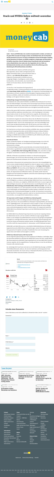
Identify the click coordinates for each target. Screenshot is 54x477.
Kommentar (9, 315)
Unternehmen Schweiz (9, 414)
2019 (21, 470)
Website (8, 348)
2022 (13, 470)
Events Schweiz (7, 419)
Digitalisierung (33, 418)
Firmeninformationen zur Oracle (24, 267)
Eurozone (19, 436)
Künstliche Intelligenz (10, 300)
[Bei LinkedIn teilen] (30, 23)
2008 (52, 470)
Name (7, 335)
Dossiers (43, 427)
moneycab (12, 49)
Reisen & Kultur (33, 436)
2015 (32, 470)
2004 (27, 472)
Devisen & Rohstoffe (21, 441)
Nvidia (17, 300)
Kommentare (44, 438)
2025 (5, 470)
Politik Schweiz (7, 416)
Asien (18, 434)
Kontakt (36, 457)
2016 (29, 470)
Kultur (31, 438)
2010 (46, 470)
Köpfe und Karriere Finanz (23, 425)
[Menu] (2, 2)
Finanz (18, 412)
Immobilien (43, 436)
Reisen (31, 441)
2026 (2, 470)
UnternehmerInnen (45, 440)
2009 (49, 470)
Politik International (9, 436)
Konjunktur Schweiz (8, 418)
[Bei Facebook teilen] (24, 23)
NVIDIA (29, 91)
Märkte (18, 432)
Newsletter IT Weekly (27, 13)
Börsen (18, 440)
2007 (18, 472)
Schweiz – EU (44, 434)
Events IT (32, 429)
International (7, 430)
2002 (33, 472)
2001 (36, 472)
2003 (30, 472)
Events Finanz (20, 427)
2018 (24, 470)
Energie (42, 423)
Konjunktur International (10, 438)
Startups (32, 412)
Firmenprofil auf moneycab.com (24, 264)
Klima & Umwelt (44, 421)
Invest (18, 429)
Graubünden (7, 425)
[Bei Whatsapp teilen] (27, 23)
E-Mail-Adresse (10, 342)
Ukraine (42, 432)
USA (18, 438)
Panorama (6, 440)
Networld (32, 432)
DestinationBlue (34, 443)
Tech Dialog (32, 431)
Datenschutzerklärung (27, 457)
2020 (18, 470)
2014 (35, 470)
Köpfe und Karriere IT (35, 427)
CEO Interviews (44, 414)
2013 (38, 470)
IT (30, 414)
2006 (21, 472)
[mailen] (33, 23)
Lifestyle (32, 440)
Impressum (18, 457)
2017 (27, 470)
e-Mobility (43, 425)
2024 (7, 470)
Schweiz (6, 412)
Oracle (19, 266)
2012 (40, 470)
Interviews (43, 412)
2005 (24, 472)
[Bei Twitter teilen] (21, 23)
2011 (43, 470)
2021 (16, 470)
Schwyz (6, 427)
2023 (10, 470)
